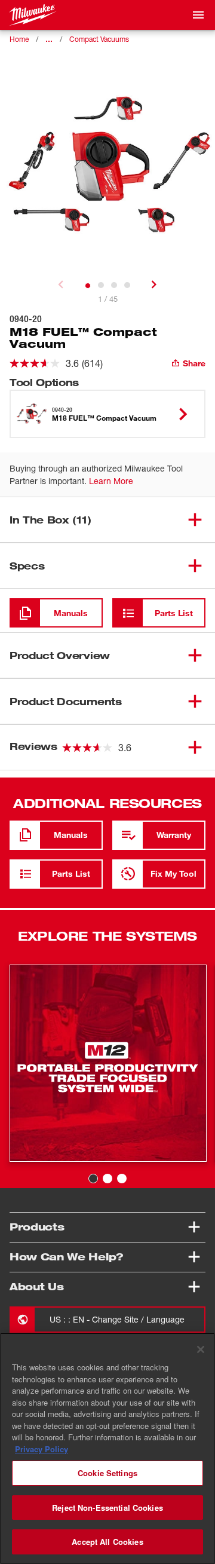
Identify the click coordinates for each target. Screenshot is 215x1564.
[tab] (88, 286)
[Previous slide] (61, 284)
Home (19, 39)
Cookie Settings (107, 1473)
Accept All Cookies (107, 1541)
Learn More (111, 481)
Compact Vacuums (99, 39)
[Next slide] (154, 284)
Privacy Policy (41, 1449)
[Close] (201, 1349)
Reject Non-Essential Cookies (107, 1507)
